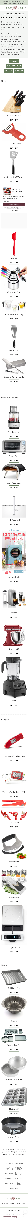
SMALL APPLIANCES (14, 66)
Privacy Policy (7, 1216)
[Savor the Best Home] (14, 8)
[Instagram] (9, 1210)
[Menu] (1, 8)
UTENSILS (14, 61)
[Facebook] (15, 1210)
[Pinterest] (19, 1210)
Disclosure (14, 1216)
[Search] (26, 8)
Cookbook (12, 1203)
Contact (24, 1203)
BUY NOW (14, 120)
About (18, 1203)
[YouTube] (12, 1210)
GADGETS (8, 71)
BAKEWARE (19, 71)
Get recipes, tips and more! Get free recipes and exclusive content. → (14, 2)
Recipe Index (5, 1203)
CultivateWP (14, 1218)
